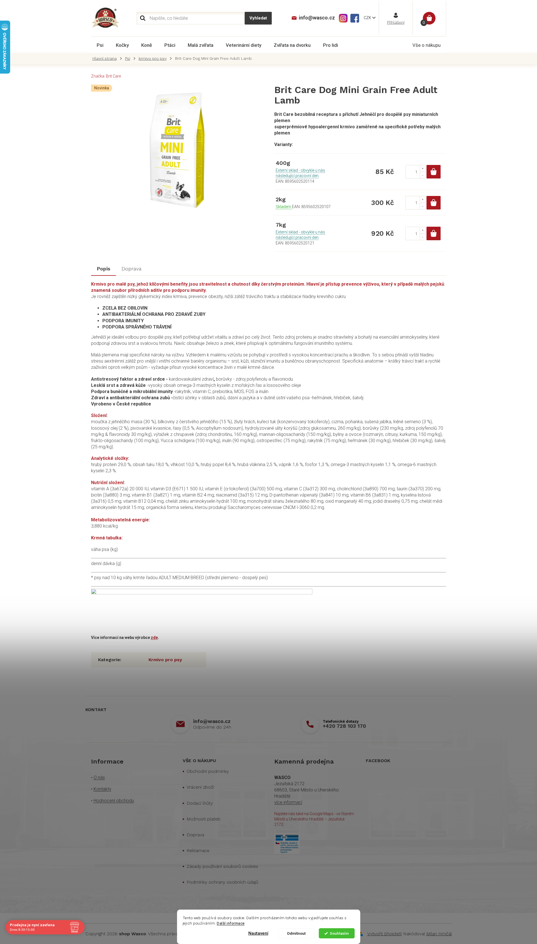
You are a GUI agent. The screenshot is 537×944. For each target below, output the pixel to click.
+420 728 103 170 (344, 726)
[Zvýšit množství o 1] (422, 168)
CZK (368, 18)
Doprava (195, 834)
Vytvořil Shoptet (384, 933)
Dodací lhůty (200, 803)
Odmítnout (296, 933)
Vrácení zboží (200, 787)
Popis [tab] (103, 269)
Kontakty (102, 789)
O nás (99, 777)
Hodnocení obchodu (114, 800)
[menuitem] (100, 45)
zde (154, 637)
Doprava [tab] (131, 269)
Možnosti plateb (203, 819)
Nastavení (258, 933)
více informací (288, 802)
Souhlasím (339, 933)
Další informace (231, 923)
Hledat (258, 18)
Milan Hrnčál (439, 933)
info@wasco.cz (212, 721)
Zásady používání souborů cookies (222, 866)
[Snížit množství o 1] (422, 175)
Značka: (106, 76)
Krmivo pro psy (165, 659)
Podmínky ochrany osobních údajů (222, 882)
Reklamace (198, 850)
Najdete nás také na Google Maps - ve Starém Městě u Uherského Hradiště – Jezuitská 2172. (314, 819)
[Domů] (106, 58)
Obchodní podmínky (208, 771)
